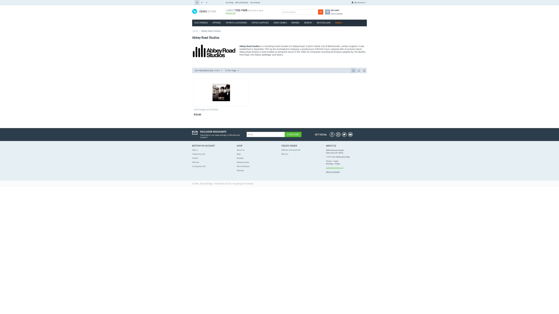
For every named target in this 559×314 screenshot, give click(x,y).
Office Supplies (260, 23)
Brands (295, 23)
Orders (195, 158)
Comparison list (199, 166)
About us (241, 150)
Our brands (255, 2)
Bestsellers (324, 23)
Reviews (240, 158)
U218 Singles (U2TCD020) (206, 109)
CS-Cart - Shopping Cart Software (239, 183)
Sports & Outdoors (236, 23)
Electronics (201, 23)
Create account (198, 154)
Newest (308, 23)
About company (333, 172)
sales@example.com (335, 167)
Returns (284, 154)
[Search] (320, 12)
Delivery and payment (290, 150)
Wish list (195, 162)
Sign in (195, 150)
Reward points (243, 162)
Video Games (280, 23)
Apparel (217, 23)
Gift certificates (241, 2)
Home (195, 31)
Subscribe (293, 134)
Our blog (229, 2)
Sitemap (240, 170)
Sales (338, 23)
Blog (238, 154)
